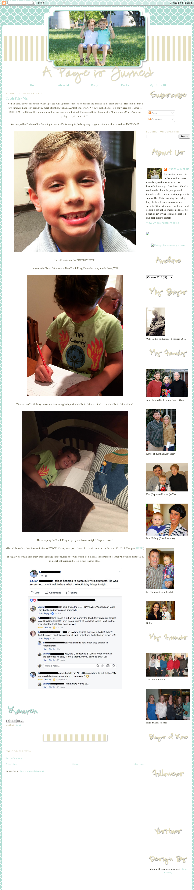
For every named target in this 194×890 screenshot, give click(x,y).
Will (18, 725)
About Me (64, 85)
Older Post (139, 763)
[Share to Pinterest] (22, 721)
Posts (154, 112)
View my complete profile (162, 223)
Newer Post (11, 763)
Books (125, 85)
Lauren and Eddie (178, 169)
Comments (156, 119)
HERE (139, 548)
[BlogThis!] (11, 721)
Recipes (95, 85)
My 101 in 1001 (159, 85)
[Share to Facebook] (18, 721)
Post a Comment (14, 758)
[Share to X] (15, 721)
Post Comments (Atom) (32, 770)
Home (33, 85)
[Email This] (7, 721)
